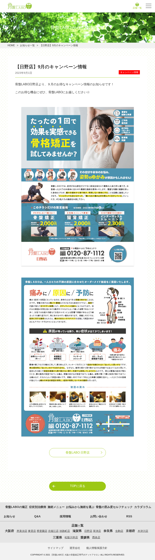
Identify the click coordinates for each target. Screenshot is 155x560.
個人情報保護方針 (96, 547)
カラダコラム (142, 506)
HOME (11, 45)
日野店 (88, 530)
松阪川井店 (71, 537)
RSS (129, 516)
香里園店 (42, 530)
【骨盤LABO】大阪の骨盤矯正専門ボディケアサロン (75, 555)
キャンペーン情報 (129, 72)
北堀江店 (53, 530)
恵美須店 (22, 530)
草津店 (97, 530)
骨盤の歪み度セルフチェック (114, 506)
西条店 (96, 537)
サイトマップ (56, 547)
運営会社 (75, 547)
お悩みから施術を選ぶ (80, 506)
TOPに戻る (77, 486)
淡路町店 (64, 530)
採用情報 (115, 15)
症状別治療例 (37, 506)
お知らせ (9, 516)
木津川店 (143, 530)
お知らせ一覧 (27, 45)
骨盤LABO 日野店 (78, 452)
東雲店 (32, 530)
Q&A (37, 516)
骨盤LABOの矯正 (16, 506)
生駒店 (119, 530)
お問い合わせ (40, 15)
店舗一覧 (137, 8)
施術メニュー (56, 506)
